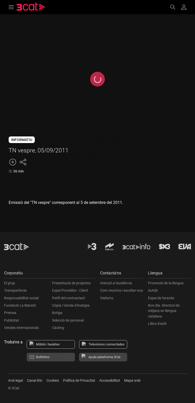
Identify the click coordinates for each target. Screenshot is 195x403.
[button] (49, 274)
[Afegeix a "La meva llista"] (13, 162)
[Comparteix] (23, 162)
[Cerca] (175, 7)
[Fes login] (184, 7)
